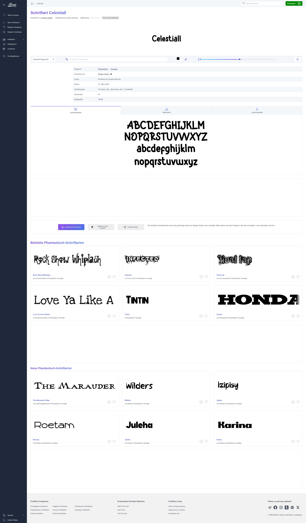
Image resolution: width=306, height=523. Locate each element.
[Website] (110, 74)
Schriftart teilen (132, 227)
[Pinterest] (292, 509)
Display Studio (47, 18)
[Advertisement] (50, 83)
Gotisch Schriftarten (60, 510)
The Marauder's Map (41, 400)
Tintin (127, 314)
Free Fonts (121, 510)
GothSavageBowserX (43, 404)
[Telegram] (270, 509)
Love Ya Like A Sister (41, 314)
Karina (219, 440)
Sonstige (114, 69)
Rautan (130, 404)
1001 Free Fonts (123, 506)
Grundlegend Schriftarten (39, 506)
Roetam (36, 440)
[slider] (238, 59)
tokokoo (222, 404)
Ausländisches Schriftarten (39, 510)
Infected (128, 275)
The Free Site (122, 513)
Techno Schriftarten (59, 513)
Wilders (128, 400)
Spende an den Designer (103, 227)
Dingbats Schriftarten (60, 506)
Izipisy (219, 400)
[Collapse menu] (4, 5)
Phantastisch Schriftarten (84, 506)
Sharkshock (223, 318)
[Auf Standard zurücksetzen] (289, 59)
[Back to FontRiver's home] (11, 5)
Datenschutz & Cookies (177, 510)
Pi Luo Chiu (131, 278)
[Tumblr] (287, 509)
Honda (219, 314)
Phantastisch (103, 69)
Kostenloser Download (73, 227)
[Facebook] (275, 509)
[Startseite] (31, 3)
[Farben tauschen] (186, 59)
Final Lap (220, 275)
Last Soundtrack (41, 278)
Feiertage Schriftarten (82, 510)
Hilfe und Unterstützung (177, 506)
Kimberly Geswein (42, 318)
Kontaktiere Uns (174, 513)
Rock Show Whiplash (41, 275)
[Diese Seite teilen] (297, 59)
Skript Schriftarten (36, 513)
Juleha (127, 440)
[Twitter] (298, 509)
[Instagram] (281, 509)
